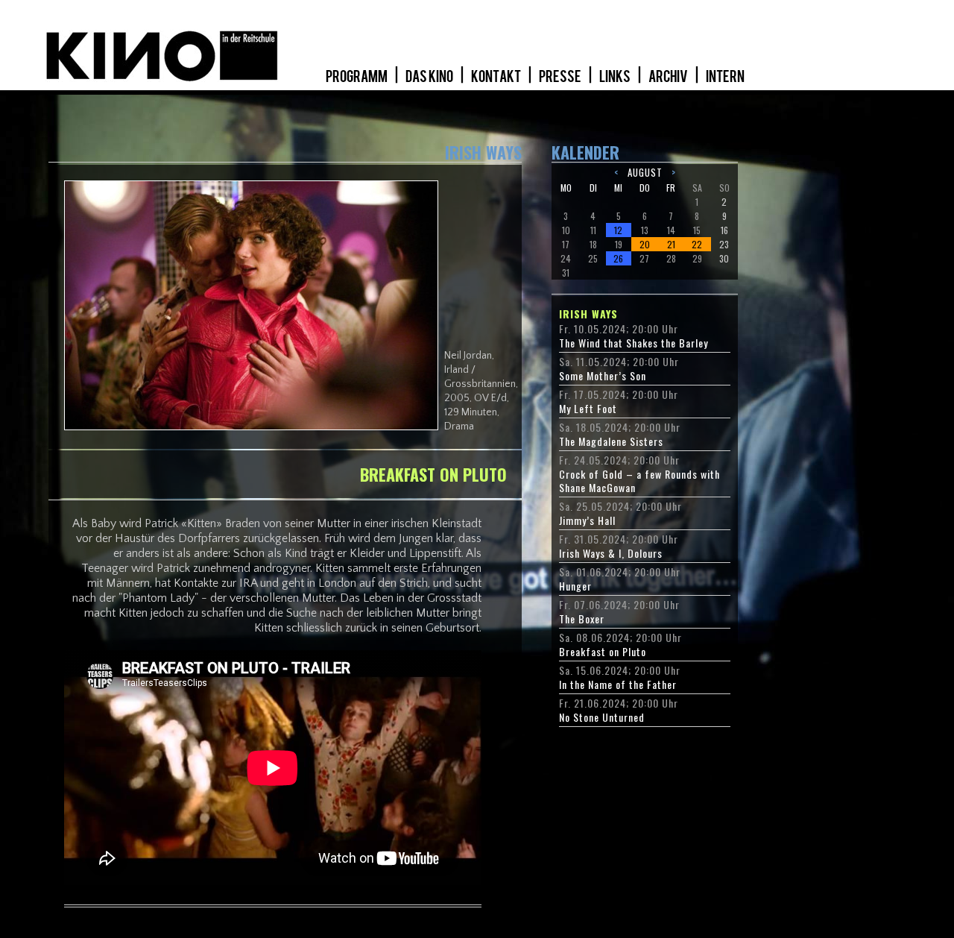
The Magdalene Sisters (611, 441)
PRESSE (561, 76)
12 (618, 230)
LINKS (615, 76)
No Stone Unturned (602, 717)
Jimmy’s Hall (587, 520)
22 (697, 244)
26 (618, 258)
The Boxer (581, 619)
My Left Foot (588, 408)
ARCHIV (668, 76)
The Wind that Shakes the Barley (633, 343)
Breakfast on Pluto (602, 651)
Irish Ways (588, 314)
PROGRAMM (357, 76)
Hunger (575, 586)
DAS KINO (430, 76)
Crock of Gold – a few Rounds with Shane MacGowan (639, 481)
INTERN (725, 76)
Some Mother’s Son (602, 376)
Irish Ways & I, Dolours (611, 553)
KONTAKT (496, 76)
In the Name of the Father (618, 684)
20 (644, 244)
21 (671, 244)
